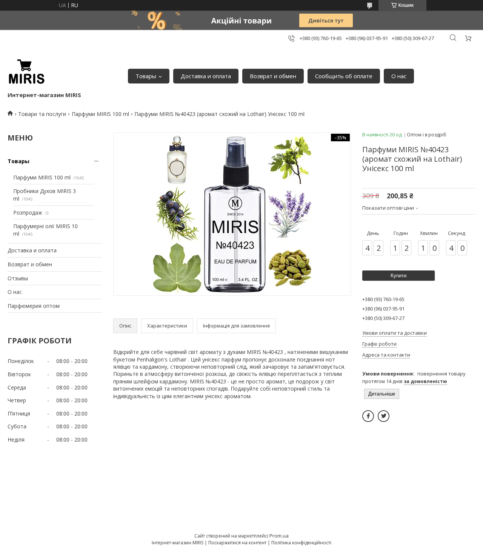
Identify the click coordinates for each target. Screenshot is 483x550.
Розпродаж (27, 212)
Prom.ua (279, 535)
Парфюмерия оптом (34, 305)
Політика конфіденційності (301, 542)
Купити (398, 275)
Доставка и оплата (206, 76)
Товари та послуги (42, 113)
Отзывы (18, 278)
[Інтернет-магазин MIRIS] (26, 72)
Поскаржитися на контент (237, 542)
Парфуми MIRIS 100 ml (100, 113)
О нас (398, 76)
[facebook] (368, 416)
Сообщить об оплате (343, 76)
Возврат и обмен (273, 76)
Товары (145, 76)
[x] (383, 416)
